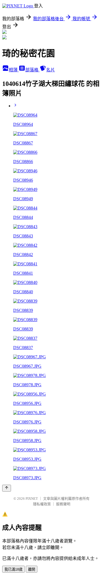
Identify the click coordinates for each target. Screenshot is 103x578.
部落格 (32, 70)
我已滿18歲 (13, 569)
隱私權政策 (42, 504)
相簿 (14, 70)
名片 (50, 70)
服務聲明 (63, 504)
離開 (31, 569)
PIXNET (32, 498)
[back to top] (6, 488)
